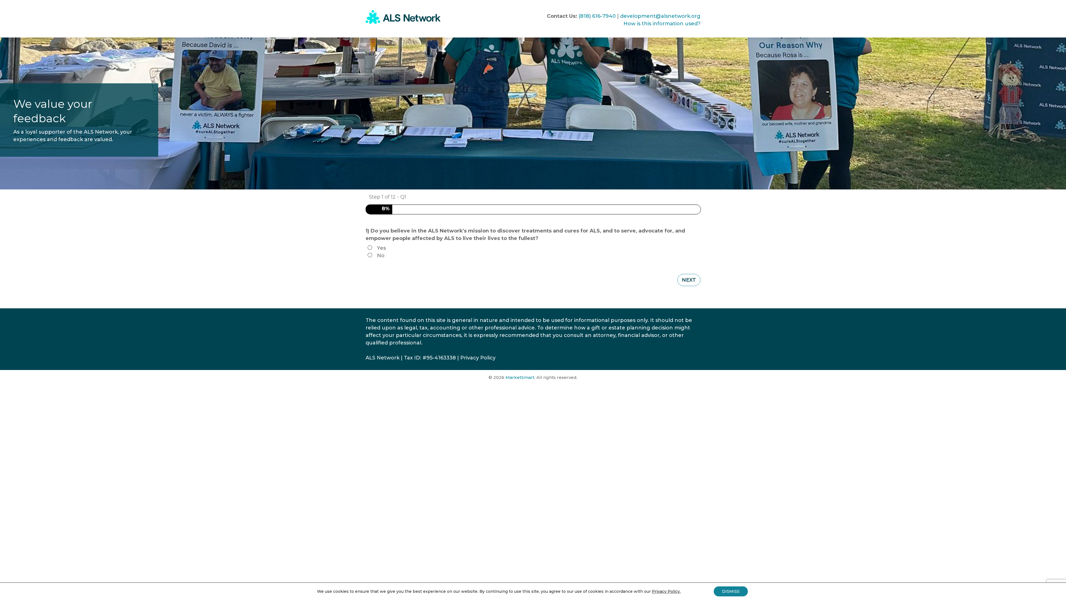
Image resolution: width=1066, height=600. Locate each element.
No (380, 255)
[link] (403, 22)
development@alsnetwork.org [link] (660, 16)
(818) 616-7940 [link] (597, 16)
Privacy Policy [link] (478, 358)
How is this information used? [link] (661, 24)
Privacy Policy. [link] (666, 591)
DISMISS (731, 591)
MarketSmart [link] (520, 377)
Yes (381, 248)
